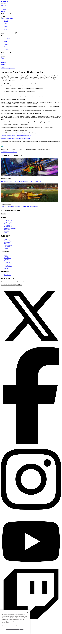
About (5, 255)
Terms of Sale (7, 263)
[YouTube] (31, 568)
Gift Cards (6, 231)
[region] (15, 622)
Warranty (6, 248)
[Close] (28, 612)
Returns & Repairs (8, 243)
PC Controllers (7, 225)
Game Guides (7, 275)
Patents (6, 261)
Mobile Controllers (8, 221)
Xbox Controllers (8, 223)
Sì (1, 213)
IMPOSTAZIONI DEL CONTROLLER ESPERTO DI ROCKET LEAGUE (21, 181)
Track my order (8, 245)
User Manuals (7, 246)
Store (5, 232)
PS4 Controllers (8, 226)
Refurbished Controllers (10, 228)
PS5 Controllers (8, 222)
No (4, 213)
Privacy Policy (7, 265)
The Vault (6, 259)
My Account (7, 242)
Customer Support (8, 241)
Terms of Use (7, 262)
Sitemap (6, 268)
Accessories (7, 229)
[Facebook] (31, 443)
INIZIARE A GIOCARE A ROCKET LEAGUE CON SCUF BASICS (19, 207)
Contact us (6, 239)
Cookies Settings (8, 266)
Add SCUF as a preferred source (9, 152)
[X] (31, 346)
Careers (6, 256)
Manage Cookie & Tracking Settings (15, 629)
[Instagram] (31, 513)
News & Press (7, 258)
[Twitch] (31, 629)
